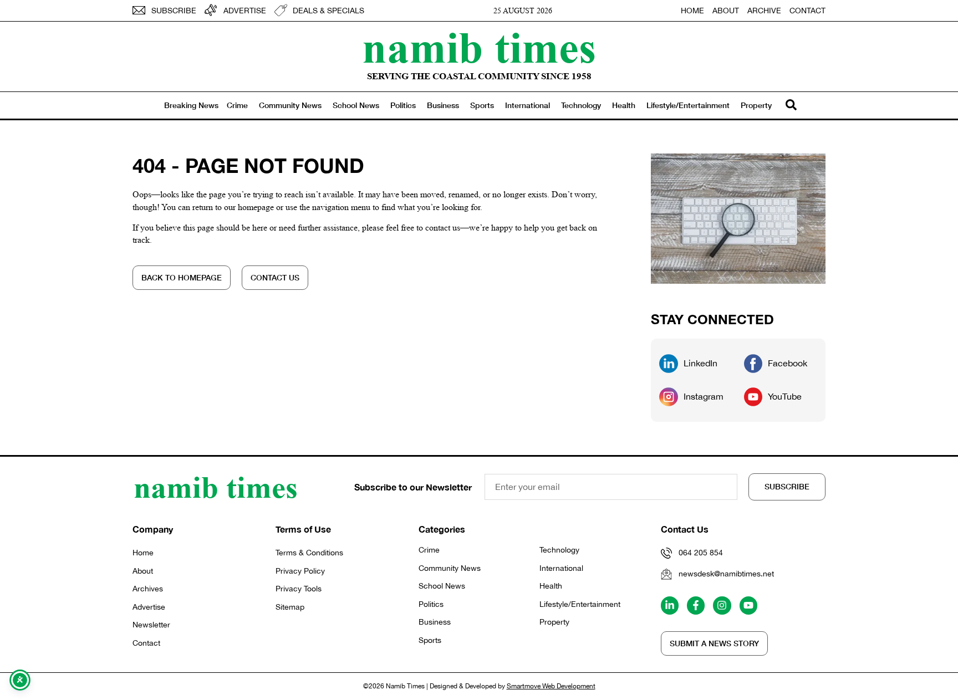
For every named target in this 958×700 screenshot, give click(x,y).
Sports (482, 105)
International (527, 105)
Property (756, 105)
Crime (237, 105)
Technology (581, 105)
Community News (290, 105)
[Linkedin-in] (670, 605)
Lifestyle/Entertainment (688, 105)
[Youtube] (748, 605)
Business (443, 105)
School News (356, 105)
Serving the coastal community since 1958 (479, 76)
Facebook (787, 363)
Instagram (703, 396)
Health (623, 105)
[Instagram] (722, 605)
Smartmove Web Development (551, 686)
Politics (403, 105)
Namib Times (479, 47)
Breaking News (191, 105)
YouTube (785, 396)
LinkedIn (700, 363)
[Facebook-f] (696, 605)
